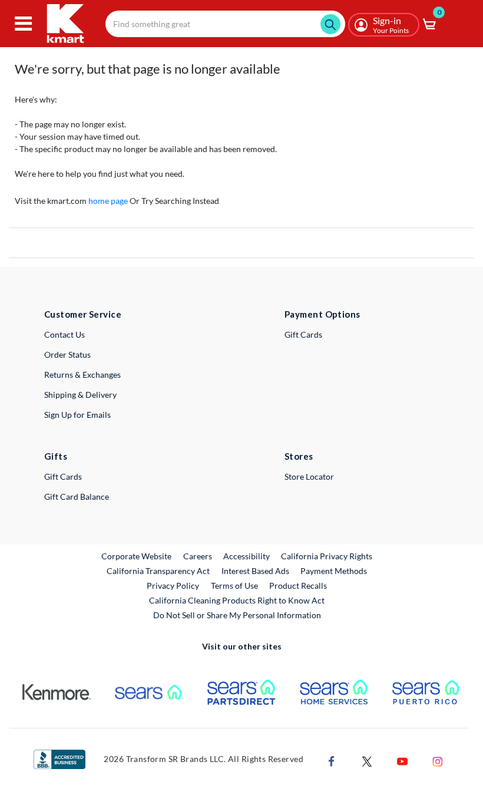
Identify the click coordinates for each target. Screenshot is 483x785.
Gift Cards (303, 334)
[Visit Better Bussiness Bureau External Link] (59, 758)
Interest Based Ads (255, 571)
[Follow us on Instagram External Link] (437, 760)
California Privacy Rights (326, 556)
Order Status (67, 354)
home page (108, 201)
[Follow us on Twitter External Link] (367, 760)
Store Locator (309, 476)
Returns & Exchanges (82, 375)
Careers (198, 555)
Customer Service (82, 314)
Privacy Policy (173, 585)
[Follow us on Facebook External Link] (331, 760)
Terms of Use (234, 585)
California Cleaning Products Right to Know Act (237, 600)
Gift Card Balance (76, 497)
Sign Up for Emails (77, 415)
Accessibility (246, 556)
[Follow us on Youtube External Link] (402, 760)
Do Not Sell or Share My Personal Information (237, 615)
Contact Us (64, 334)
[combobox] (225, 24)
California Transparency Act (158, 571)
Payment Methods (333, 571)
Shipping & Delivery (80, 395)
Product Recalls (298, 585)
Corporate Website (137, 555)
